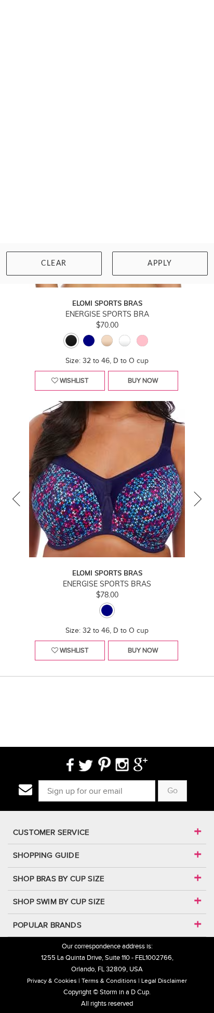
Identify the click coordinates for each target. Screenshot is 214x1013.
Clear (54, 263)
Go (172, 790)
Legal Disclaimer (164, 980)
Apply (160, 263)
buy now (143, 380)
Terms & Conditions (109, 980)
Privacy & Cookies (52, 980)
